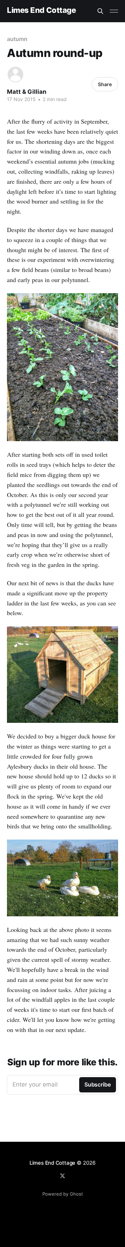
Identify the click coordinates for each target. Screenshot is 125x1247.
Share (105, 84)
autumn (17, 38)
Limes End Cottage (41, 10)
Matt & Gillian (27, 91)
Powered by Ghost (62, 1194)
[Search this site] (100, 11)
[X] (62, 1176)
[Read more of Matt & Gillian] (15, 74)
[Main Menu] (114, 11)
